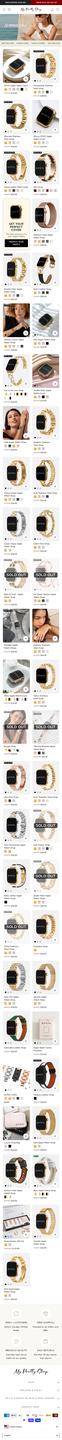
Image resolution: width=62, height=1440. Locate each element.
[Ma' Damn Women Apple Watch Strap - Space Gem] (43, 600)
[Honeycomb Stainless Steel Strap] (45, 66)
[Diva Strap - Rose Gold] (39, 190)
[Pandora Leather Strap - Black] (35, 1098)
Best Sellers (8, 43)
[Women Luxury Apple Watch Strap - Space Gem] (21, 346)
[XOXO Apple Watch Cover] (16, 66)
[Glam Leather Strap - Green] (43, 292)
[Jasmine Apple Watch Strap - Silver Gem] (39, 1003)
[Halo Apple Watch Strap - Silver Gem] (5, 446)
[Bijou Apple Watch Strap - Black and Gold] (43, 1194)
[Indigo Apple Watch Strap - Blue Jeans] (39, 1394)
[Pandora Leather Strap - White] (39, 1098)
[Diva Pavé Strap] (16, 778)
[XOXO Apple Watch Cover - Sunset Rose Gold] (13, 89)
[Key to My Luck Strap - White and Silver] (9, 394)
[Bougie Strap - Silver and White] (13, 750)
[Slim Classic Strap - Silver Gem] (43, 848)
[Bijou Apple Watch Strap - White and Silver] (39, 1194)
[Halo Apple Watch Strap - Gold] (13, 446)
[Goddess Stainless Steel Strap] (45, 423)
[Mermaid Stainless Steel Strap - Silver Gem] (13, 142)
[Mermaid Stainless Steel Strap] (16, 117)
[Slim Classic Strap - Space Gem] (47, 848)
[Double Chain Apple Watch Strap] (16, 269)
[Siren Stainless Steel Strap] (45, 778)
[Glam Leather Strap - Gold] (35, 292)
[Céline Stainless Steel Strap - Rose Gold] (9, 952)
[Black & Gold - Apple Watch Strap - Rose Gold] (9, 600)
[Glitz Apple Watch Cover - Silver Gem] (39, 343)
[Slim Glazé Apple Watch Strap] (16, 1270)
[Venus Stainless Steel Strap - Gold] (35, 702)
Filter (31, 1435)
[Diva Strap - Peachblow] (47, 190)
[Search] (9, 9)
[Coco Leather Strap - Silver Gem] (9, 1394)
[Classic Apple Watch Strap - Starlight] (21, 190)
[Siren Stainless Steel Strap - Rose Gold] (39, 800)
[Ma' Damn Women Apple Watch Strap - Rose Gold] (35, 600)
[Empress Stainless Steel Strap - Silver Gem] (43, 651)
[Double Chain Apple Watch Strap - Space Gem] (17, 295)
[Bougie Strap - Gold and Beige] (5, 750)
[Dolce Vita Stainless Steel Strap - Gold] (35, 1295)
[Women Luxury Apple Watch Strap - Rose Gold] (9, 346)
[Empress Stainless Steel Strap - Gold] (35, 651)
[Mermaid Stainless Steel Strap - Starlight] (17, 142)
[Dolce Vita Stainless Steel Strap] (45, 1270)
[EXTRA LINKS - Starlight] (21, 1098)
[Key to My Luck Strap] (16, 371)
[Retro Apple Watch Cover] (16, 676)
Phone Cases (23, 43)
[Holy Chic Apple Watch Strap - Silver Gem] (13, 1003)
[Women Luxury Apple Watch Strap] (16, 320)
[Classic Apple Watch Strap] (16, 167)
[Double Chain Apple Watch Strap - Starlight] (21, 295)
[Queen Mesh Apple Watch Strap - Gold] (35, 902)
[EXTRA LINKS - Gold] (9, 1098)
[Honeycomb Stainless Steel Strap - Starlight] (51, 92)
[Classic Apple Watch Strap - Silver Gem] (17, 190)
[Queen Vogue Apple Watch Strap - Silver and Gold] (5, 550)
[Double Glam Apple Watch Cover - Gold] (35, 396)
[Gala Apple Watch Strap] (45, 1123)
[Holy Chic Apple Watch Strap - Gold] (9, 1003)
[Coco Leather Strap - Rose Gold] (5, 1394)
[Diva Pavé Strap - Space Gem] (9, 800)
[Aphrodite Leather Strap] (16, 1028)
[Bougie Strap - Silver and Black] (17, 750)
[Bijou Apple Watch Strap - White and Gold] (35, 1194)
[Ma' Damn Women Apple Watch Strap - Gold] (39, 600)
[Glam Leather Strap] (45, 269)
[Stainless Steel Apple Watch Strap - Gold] (39, 241)
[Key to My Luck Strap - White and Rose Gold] (13, 394)
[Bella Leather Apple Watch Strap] (16, 876)
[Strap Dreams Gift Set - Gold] (5, 1244)
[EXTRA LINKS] (16, 1075)
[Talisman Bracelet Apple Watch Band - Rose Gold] (35, 753)
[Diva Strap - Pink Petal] (51, 190)
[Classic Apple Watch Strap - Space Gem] (13, 190)
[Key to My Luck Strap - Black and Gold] (17, 394)
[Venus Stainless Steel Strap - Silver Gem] (43, 702)
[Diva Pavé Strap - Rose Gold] (5, 800)
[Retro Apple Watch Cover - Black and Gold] (9, 699)
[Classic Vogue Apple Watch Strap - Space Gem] (17, 499)
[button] (20, 1429)
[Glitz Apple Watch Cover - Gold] (35, 343)
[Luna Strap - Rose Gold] (39, 1343)
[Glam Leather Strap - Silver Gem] (39, 292)
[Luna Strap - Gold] (35, 1343)
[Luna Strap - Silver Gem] (43, 1343)
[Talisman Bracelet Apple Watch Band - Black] (39, 753)
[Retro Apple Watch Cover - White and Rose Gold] (13, 699)
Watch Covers (38, 43)
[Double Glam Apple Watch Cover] (45, 371)
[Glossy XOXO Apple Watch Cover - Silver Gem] (43, 142)
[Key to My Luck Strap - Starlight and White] (5, 398)
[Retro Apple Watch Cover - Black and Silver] (26, 699)
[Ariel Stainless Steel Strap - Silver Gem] (43, 496)
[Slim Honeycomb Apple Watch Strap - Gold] (9, 851)
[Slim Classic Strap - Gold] (35, 848)
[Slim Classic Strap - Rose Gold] (39, 848)
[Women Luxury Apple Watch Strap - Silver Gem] (13, 346)
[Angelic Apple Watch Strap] (16, 1419)
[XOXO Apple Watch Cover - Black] (21, 89)
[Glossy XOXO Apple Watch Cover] (45, 117)
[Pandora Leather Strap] (45, 1075)
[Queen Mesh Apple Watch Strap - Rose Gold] (39, 902)
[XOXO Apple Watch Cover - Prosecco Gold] (9, 89)
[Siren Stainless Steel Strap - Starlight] (47, 800)
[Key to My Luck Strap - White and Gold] (5, 394)
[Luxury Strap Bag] (16, 1123)
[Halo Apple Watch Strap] (16, 423)
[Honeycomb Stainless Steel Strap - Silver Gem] (43, 92)
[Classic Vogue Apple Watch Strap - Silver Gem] (13, 499)
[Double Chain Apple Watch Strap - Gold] (5, 295)
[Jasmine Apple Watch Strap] (45, 977)
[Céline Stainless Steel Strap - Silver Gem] (13, 952)
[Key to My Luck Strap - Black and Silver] (21, 394)
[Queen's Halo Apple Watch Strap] (16, 1171)
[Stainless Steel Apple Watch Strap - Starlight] (51, 241)
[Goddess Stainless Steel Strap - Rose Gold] (39, 448)
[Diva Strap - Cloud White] (55, 190)
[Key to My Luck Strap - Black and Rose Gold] (26, 394)
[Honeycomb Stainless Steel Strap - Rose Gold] (39, 92)
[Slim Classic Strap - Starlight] (51, 848)
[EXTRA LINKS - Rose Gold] (5, 1098)
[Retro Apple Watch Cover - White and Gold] (5, 699)
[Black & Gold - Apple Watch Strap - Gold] (5, 600)
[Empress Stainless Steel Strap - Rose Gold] (39, 651)
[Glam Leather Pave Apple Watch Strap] (16, 1320)
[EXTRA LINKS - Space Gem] (17, 1098)
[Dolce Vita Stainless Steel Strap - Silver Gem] (39, 1295)
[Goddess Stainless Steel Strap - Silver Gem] (43, 448)
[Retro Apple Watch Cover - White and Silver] (21, 699)
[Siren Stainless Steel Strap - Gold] (35, 800)
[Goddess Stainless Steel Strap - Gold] (35, 448)
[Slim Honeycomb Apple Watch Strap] (16, 825)
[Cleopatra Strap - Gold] (35, 950)
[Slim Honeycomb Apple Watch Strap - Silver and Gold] (5, 851)
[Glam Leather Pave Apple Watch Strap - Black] (5, 1346)
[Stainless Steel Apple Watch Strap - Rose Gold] (35, 241)
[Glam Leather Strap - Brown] (47, 292)
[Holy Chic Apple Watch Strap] (16, 977)
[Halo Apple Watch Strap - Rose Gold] (17, 446)
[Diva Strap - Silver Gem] (43, 190)
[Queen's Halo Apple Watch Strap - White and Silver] (9, 1196)
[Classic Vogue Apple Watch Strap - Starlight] (21, 499)
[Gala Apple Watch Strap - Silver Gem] (39, 1146)
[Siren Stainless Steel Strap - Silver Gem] (43, 800)
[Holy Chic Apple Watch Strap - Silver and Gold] (5, 1003)
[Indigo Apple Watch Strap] (45, 1371)
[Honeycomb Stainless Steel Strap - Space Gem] (47, 92)
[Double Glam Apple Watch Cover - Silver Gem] (39, 396)
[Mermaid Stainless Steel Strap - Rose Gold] (9, 142)
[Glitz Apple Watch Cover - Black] (47, 343)
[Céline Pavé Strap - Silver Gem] (43, 547)
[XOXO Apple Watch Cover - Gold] (5, 89)
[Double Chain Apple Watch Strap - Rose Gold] (9, 295)
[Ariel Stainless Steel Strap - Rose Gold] (39, 496)
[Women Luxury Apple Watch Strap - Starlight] (17, 346)
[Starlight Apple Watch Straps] (16, 626)
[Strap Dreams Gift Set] (16, 1222)
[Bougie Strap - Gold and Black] (9, 750)
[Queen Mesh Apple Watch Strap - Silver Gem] (43, 902)
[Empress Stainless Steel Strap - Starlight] (47, 651)
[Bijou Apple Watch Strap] (45, 1171)
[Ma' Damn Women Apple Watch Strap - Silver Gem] (47, 600)
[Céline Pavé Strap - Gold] (35, 547)
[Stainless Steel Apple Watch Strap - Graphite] (47, 241)
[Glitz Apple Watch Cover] (45, 320)
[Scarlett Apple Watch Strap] (45, 1222)
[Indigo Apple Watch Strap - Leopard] (35, 1394)
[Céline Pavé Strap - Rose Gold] (39, 547)
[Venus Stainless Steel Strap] (45, 676)
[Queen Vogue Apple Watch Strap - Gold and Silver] (9, 550)
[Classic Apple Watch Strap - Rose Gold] (9, 190)
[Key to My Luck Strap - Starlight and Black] (9, 398)
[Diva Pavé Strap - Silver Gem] (13, 800)
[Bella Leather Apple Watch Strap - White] (9, 902)
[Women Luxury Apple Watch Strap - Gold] (5, 346)
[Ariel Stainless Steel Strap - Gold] (35, 496)
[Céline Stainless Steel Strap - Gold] (5, 952)
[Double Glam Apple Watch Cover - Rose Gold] (47, 396)
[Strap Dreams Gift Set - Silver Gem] (9, 1244)
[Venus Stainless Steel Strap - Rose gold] (39, 702)
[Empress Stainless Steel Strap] (45, 626)
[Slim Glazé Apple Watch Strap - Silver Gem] (9, 1295)
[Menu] (4, 9)
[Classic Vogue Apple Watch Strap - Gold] (5, 499)
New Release (54, 43)
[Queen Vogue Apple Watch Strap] (16, 524)
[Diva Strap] (45, 167)
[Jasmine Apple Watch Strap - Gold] (35, 1003)
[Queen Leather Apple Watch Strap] (45, 1419)
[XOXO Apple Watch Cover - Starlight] (26, 89)
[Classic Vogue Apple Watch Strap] (16, 473)
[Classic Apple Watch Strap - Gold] (5, 190)
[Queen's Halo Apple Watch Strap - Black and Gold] (5, 1196)
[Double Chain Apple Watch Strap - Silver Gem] (13, 295)
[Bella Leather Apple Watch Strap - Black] (5, 902)
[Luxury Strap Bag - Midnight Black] (9, 1146)
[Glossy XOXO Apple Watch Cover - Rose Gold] (39, 142)
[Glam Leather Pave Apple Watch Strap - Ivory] (9, 1346)
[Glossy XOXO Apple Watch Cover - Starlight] (47, 142)
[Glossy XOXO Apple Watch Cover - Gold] (35, 142)
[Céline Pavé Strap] (45, 524)
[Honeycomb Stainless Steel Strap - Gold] (35, 92)
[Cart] (57, 9)
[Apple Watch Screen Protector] (45, 1028)
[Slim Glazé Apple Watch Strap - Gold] (5, 1295)
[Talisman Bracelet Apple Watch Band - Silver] (43, 753)
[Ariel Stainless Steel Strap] (45, 473)
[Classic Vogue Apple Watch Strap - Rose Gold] (9, 499)
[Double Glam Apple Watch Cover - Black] (43, 396)
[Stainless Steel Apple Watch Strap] (45, 215)
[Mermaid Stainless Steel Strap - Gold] (5, 142)
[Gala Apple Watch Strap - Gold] (35, 1146)
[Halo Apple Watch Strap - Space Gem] (9, 446)
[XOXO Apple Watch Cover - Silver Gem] (17, 89)
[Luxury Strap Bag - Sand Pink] (5, 1146)
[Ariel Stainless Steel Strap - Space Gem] (47, 496)
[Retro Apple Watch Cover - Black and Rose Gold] (17, 699)
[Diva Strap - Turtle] (35, 190)
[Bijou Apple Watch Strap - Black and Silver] (47, 1194)
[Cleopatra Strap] (45, 927)
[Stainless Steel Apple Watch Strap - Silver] (43, 241)
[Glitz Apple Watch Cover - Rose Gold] (43, 343)
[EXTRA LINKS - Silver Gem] (13, 1098)
